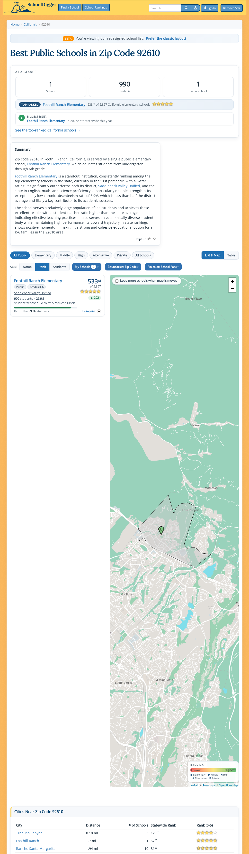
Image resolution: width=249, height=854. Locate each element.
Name (27, 267)
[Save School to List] (99, 311)
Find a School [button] (70, 7)
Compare (88, 311)
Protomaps (209, 785)
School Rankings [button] (96, 7)
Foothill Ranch (27, 840)
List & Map (212, 255)
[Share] (195, 8)
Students (59, 267)
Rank (42, 267)
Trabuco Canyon (29, 833)
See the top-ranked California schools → (48, 130)
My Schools (84, 267)
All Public (20, 255)
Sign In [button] (211, 8)
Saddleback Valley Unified (119, 186)
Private (122, 255)
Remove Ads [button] (231, 8)
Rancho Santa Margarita (35, 848)
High (81, 255)
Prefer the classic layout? (166, 38)
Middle (65, 255)
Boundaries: (122, 267)
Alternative (101, 255)
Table (231, 255)
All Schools (143, 255)
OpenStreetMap (228, 785)
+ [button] (232, 281)
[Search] (186, 8)
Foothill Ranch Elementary (64, 104)
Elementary (43, 255)
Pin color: (162, 267)
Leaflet (194, 785)
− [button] (232, 289)
